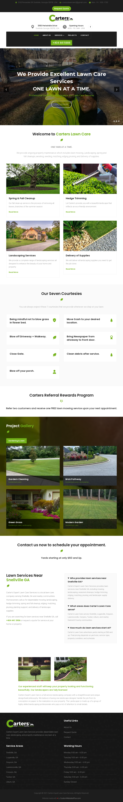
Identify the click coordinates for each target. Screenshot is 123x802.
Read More (13, 212)
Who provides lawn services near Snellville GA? (87, 580)
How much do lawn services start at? (90, 627)
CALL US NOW (61, 104)
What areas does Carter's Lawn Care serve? (89, 608)
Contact (85, 35)
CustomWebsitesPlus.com (70, 798)
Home (36, 35)
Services (58, 35)
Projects (72, 35)
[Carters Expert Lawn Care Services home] (61, 18)
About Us (47, 35)
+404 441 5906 (13, 620)
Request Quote (61, 8)
